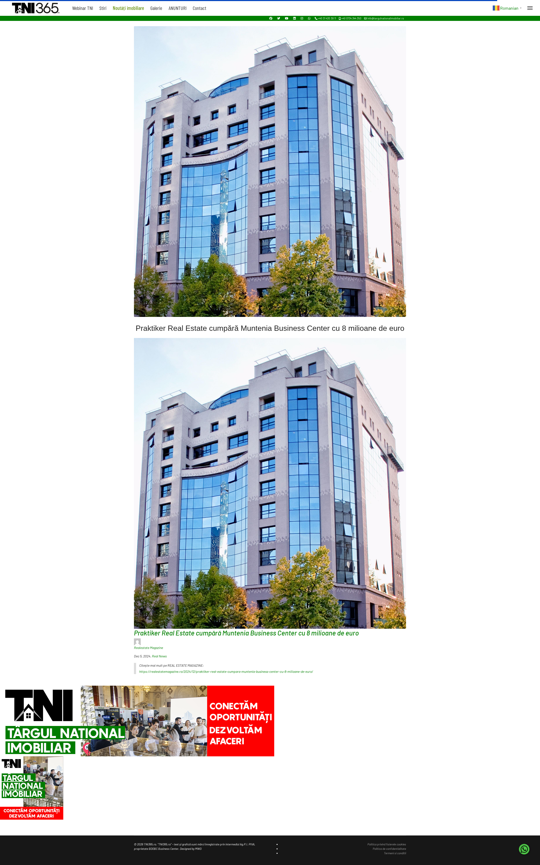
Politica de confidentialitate (389, 848)
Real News (159, 656)
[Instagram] (302, 18)
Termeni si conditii (395, 853)
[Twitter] (278, 18)
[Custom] (309, 18)
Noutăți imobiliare (128, 8)
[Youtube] (286, 18)
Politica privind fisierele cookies (386, 844)
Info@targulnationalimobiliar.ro (385, 18)
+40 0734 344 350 (351, 18)
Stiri (103, 8)
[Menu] (530, 8)
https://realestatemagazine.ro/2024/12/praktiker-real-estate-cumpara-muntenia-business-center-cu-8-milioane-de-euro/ (226, 671)
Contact (199, 8)
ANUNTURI (177, 8)
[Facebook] (270, 18)
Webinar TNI (82, 8)
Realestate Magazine (148, 648)
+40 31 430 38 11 (327, 18)
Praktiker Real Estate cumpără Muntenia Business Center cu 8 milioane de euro (246, 633)
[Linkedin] (294, 18)
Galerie (156, 8)
